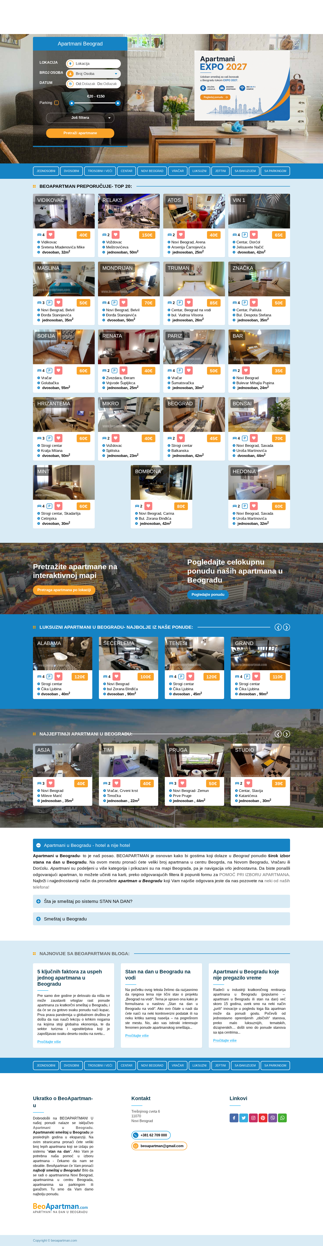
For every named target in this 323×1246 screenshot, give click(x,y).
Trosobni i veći (100, 171)
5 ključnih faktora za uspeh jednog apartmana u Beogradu (69, 978)
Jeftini (220, 171)
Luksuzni (199, 171)
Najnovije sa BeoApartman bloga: (85, 953)
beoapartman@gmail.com (162, 1146)
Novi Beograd (152, 171)
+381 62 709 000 (154, 1135)
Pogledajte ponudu (208, 594)
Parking (46, 103)
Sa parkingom (275, 171)
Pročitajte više (49, 1042)
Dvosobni (71, 171)
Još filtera (80, 118)
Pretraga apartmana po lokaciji (64, 590)
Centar (126, 171)
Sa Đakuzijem (245, 171)
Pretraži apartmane (80, 133)
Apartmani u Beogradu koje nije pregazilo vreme (246, 975)
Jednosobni (46, 171)
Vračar (178, 171)
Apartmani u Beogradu (63, 1128)
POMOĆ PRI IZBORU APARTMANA (254, 874)
